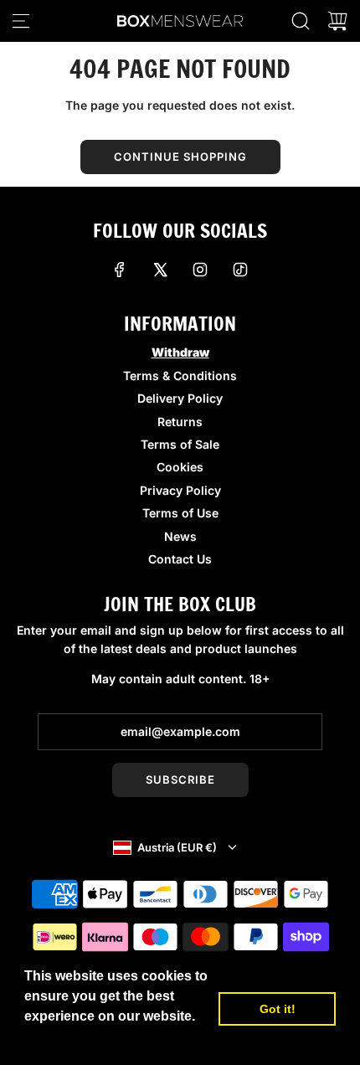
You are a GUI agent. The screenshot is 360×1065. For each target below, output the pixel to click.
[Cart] (337, 21)
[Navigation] (21, 21)
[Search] (300, 21)
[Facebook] (119, 269)
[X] (159, 269)
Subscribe (180, 779)
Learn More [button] (63, 1039)
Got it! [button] (278, 1009)
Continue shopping (180, 156)
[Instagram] (200, 269)
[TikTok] (240, 269)
